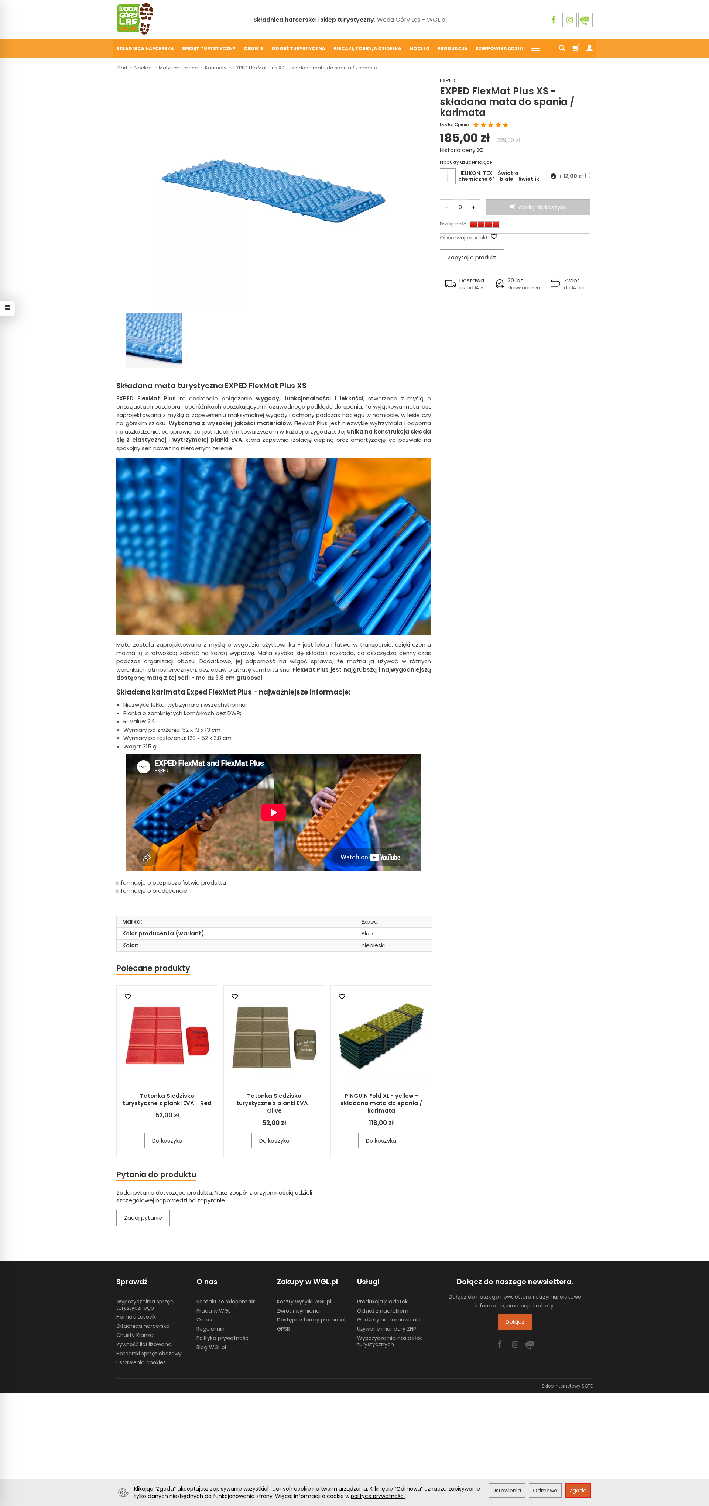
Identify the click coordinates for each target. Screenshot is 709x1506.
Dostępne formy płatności (311, 1319)
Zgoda (578, 1490)
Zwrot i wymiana (298, 1310)
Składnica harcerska (145, 48)
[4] (498, 125)
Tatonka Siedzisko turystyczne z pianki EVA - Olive (274, 1103)
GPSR (283, 1329)
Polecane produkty (153, 968)
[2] (483, 125)
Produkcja (452, 48)
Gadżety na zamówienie (389, 1319)
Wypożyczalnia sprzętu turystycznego (146, 1305)
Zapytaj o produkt (472, 257)
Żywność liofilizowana (144, 1344)
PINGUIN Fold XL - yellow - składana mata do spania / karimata (381, 1103)
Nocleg (419, 48)
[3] (490, 125)
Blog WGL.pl (211, 1347)
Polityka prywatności (223, 1338)
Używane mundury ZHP (386, 1329)
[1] (476, 125)
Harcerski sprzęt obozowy (149, 1353)
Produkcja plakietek (382, 1301)
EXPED (447, 80)
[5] (505, 125)
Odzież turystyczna (298, 48)
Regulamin (210, 1329)
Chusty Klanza (135, 1335)
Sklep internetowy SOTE (567, 1386)
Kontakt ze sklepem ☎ (225, 1301)
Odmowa (545, 1490)
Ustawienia (507, 1490)
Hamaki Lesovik (136, 1316)
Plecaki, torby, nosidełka (367, 48)
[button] (465, 284)
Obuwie (253, 48)
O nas (204, 1319)
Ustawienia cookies (141, 1362)
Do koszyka (167, 1140)
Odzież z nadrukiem (382, 1310)
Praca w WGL (213, 1310)
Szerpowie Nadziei (499, 48)
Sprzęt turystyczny (209, 48)
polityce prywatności (378, 1496)
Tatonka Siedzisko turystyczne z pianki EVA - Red (167, 1099)
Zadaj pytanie (143, 1217)
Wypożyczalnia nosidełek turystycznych (389, 1341)
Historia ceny (458, 150)
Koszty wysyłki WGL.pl (304, 1301)
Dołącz (515, 1322)
